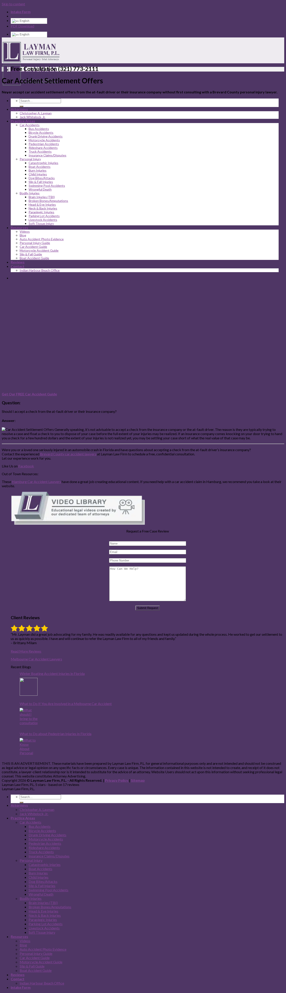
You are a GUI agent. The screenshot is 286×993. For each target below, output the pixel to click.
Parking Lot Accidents (44, 216)
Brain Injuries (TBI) (42, 197)
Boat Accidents (39, 167)
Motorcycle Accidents (44, 140)
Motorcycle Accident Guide (39, 250)
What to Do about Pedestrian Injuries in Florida (55, 734)
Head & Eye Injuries (42, 204)
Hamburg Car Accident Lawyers (36, 481)
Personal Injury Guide (35, 243)
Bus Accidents (39, 129)
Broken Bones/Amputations (48, 201)
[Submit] (21, 106)
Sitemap (138, 780)
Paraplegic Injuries (41, 212)
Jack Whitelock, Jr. (32, 117)
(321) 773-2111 (41, 289)
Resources (19, 227)
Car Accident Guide (33, 247)
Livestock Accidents (43, 220)
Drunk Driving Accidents (46, 136)
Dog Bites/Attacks (42, 178)
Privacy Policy (117, 780)
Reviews (18, 974)
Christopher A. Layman (36, 113)
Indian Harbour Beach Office (42, 983)
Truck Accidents (40, 151)
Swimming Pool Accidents (47, 185)
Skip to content (13, 4)
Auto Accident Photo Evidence (42, 239)
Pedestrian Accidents (44, 144)
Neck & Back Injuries (43, 208)
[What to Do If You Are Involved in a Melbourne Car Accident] (29, 717)
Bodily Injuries (30, 193)
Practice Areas (23, 121)
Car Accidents (30, 125)
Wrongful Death (40, 189)
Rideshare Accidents (43, 148)
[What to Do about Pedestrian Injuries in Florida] (29, 747)
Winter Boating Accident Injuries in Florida (52, 673)
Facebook (26, 466)
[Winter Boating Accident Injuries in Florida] (29, 687)
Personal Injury (30, 159)
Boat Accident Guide (34, 258)
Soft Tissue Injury (41, 223)
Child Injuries (38, 174)
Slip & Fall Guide (31, 254)
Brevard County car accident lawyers (68, 454)
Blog (23, 235)
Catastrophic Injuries (43, 163)
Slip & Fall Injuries (41, 182)
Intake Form (21, 12)
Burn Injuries (37, 170)
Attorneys (19, 109)
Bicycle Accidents (41, 132)
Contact (17, 979)
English (24, 21)
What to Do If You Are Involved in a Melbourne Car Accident (66, 703)
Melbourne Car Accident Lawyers (36, 659)
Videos (25, 231)
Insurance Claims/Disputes (47, 155)
